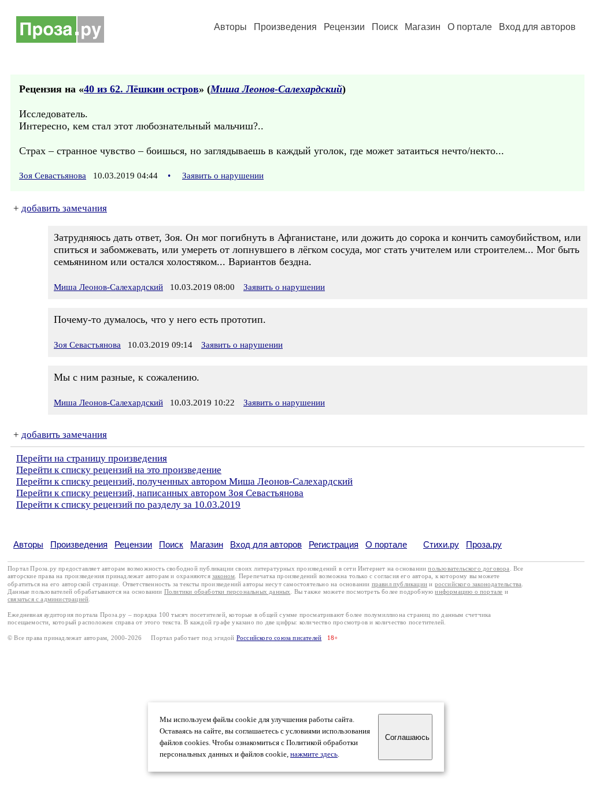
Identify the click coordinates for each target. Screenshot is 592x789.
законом (223, 576)
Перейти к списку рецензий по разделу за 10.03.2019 (128, 504)
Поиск (385, 27)
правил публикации (399, 584)
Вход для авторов (537, 27)
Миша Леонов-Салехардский (276, 89)
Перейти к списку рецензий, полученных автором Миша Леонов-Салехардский (184, 481)
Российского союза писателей (278, 638)
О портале (386, 544)
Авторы (230, 27)
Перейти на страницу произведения (91, 458)
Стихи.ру (441, 544)
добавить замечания (64, 208)
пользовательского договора (468, 568)
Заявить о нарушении (223, 175)
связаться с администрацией (48, 599)
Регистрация (333, 544)
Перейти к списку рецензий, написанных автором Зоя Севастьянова (160, 492)
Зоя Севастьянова (52, 175)
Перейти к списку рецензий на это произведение (118, 469)
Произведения (285, 27)
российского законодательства (478, 584)
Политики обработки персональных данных (227, 592)
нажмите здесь (314, 754)
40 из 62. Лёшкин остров (141, 89)
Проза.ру (484, 544)
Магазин (423, 27)
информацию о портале (468, 592)
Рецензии (344, 27)
